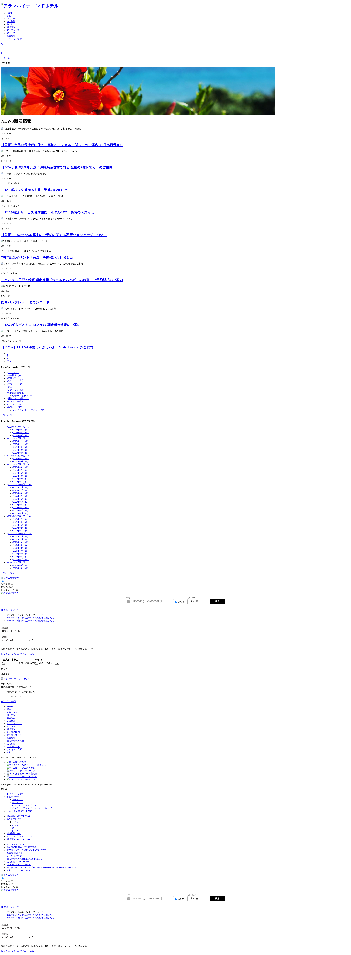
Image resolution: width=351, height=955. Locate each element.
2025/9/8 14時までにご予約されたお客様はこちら (30, 618)
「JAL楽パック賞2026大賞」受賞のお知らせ (34, 190)
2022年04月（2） (21, 505)
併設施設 (11, 720)
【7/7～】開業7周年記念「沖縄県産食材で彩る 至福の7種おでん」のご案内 (57, 167)
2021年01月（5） (21, 530)
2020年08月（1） (21, 548)
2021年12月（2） (21, 519)
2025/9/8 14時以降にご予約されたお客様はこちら (30, 620)
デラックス (17, 802)
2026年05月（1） (21, 435)
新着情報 (11, 738)
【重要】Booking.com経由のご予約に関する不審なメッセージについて (54, 235)
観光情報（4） (15, 375)
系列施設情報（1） (17, 393)
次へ (9, 361)
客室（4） (13, 387)
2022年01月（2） (21, 513)
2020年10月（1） (21, 542)
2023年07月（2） (21, 470)
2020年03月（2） (21, 556)
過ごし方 (14, 819)
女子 (14, 828)
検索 (217, 601)
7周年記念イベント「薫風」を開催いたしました (37, 257)
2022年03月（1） (21, 507)
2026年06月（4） (21, 432)
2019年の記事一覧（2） (19, 562)
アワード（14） (15, 384)
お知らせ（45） (15, 407)
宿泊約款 (11, 744)
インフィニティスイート (24, 805)
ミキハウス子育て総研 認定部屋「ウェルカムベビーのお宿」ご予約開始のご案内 (62, 280)
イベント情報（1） (17, 401)
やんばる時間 (13, 732)
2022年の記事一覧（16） (20, 484)
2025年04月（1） (21, 453)
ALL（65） (13, 372)
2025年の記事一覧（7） (19, 438)
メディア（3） (15, 404)
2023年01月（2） (21, 481)
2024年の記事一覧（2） (19, 455)
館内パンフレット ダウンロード (25, 302)
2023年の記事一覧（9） (19, 464)
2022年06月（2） (21, 499)
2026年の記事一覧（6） (19, 427)
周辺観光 (11, 729)
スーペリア (17, 799)
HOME (10, 706)
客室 (9, 709)
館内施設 (11, 715)
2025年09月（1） (21, 450)
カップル (16, 825)
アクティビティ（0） (23, 395)
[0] (3, 663)
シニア (15, 830)
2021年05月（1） (21, 525)
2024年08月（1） (21, 458)
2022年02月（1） (21, 510)
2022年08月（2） (21, 493)
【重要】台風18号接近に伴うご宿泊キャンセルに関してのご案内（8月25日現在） (62, 145)
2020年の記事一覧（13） (20, 533)
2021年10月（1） (21, 522)
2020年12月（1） (21, 536)
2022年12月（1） (21, 487)
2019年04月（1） (21, 568)
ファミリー (17, 822)
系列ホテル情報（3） (18, 398)
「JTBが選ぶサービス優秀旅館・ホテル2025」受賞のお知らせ (47, 212)
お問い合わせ (13, 752)
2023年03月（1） (21, 476)
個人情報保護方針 (15, 741)
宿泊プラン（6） (16, 378)
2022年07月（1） (21, 496)
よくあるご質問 (16, 856)
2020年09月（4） (21, 545)
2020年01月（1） (21, 559)
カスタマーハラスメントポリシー (41, 867)
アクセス (11, 726)
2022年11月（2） (21, 490)
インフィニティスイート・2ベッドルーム (32, 808)
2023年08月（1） (21, 467)
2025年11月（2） (21, 444)
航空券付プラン (14, 735)
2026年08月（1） (21, 430)
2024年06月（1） (21, 461)
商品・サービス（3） (18, 381)
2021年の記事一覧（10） (20, 516)
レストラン (12, 712)
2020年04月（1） (21, 554)
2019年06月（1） (21, 565)
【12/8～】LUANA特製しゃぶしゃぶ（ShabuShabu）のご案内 (47, 347)
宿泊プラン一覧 (11, 610)
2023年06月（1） (21, 473)
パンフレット (13, 746)
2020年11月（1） (21, 539)
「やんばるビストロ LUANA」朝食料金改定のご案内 (41, 325)
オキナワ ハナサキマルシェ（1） (29, 410)
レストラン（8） (16, 390)
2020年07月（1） (21, 551)
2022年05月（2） (21, 502)
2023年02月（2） (21, 479)
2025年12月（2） (21, 441)
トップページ (15, 794)
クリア (4, 668)
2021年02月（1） (21, 528)
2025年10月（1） (21, 447)
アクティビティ (14, 723)
